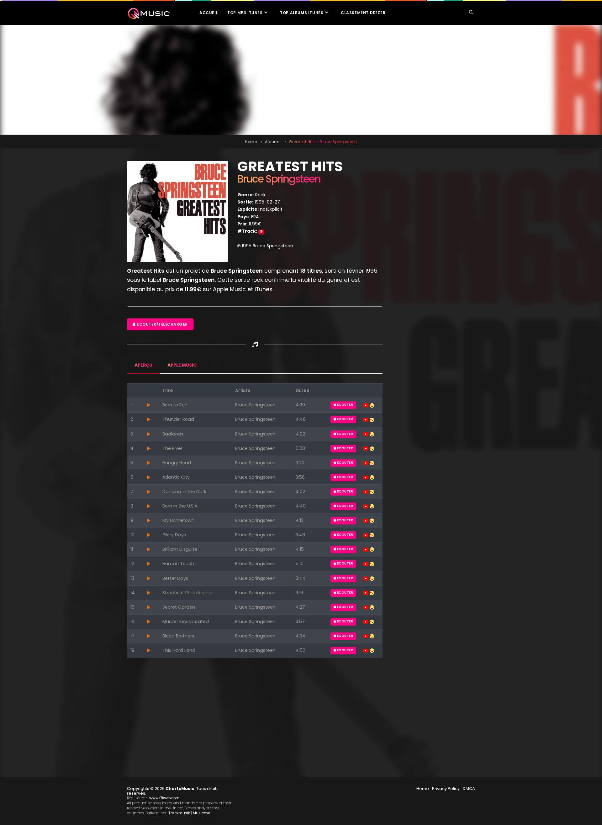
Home (251, 141)
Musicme (201, 813)
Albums (273, 141)
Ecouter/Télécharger (162, 324)
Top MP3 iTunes (245, 12)
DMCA (469, 788)
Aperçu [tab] (143, 365)
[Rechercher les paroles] (372, 405)
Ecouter (344, 404)
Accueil (208, 12)
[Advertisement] (301, 80)
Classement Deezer (363, 12)
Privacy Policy (446, 788)
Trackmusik (179, 813)
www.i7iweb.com (164, 798)
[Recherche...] (471, 12)
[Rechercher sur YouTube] (366, 405)
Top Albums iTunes (302, 12)
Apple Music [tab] (182, 365)
